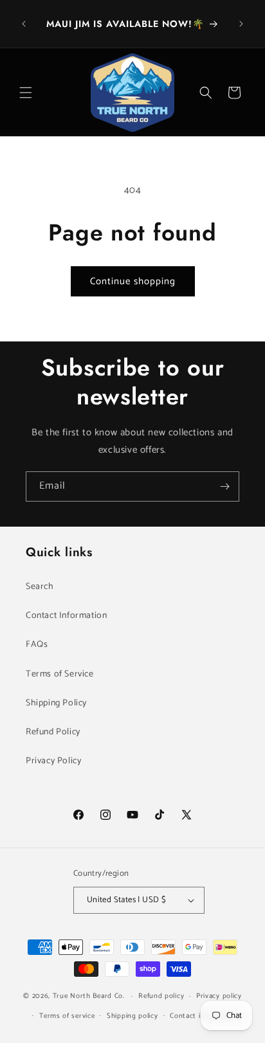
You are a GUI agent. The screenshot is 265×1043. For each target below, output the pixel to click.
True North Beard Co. (89, 996)
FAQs (37, 644)
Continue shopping (133, 281)
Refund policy (161, 996)
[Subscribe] (224, 486)
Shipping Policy (56, 703)
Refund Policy (53, 732)
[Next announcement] (241, 24)
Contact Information (66, 615)
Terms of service (67, 1016)
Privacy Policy (53, 761)
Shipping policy (132, 1016)
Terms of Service (60, 674)
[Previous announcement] (24, 24)
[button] (26, 92)
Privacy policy (219, 996)
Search (40, 586)
